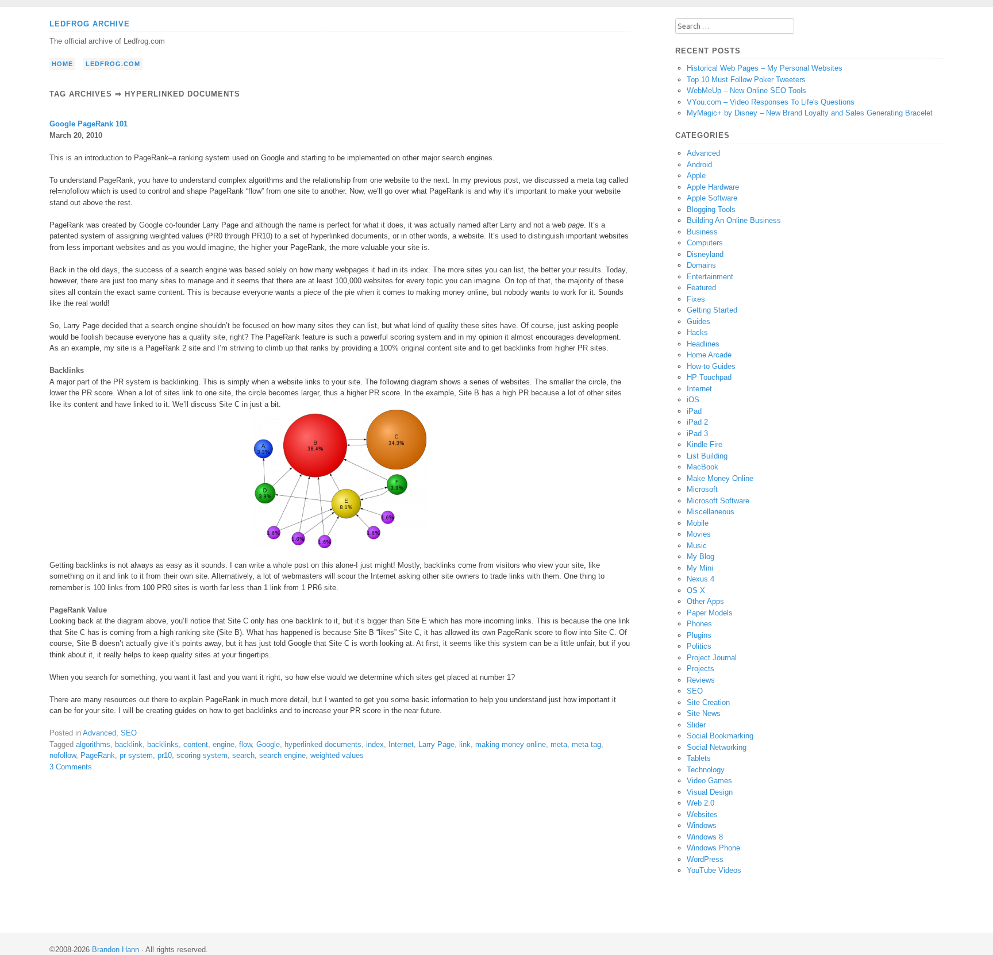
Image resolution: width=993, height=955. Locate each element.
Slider (696, 725)
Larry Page (436, 744)
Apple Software (712, 198)
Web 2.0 (700, 803)
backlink (129, 744)
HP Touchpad (709, 377)
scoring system (202, 755)
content (195, 744)
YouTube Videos (714, 870)
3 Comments (70, 767)
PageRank (97, 755)
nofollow (62, 755)
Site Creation (708, 702)
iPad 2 (697, 422)
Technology (706, 769)
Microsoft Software (718, 500)
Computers (705, 242)
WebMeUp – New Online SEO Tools (746, 90)
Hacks (697, 332)
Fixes (696, 299)
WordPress (705, 859)
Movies (699, 534)
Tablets (699, 758)
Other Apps (705, 601)
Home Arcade (709, 355)
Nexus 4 (700, 579)
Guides (698, 321)
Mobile (698, 523)
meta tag (586, 744)
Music (697, 545)
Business (702, 232)
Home (62, 63)
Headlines (703, 344)
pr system (136, 755)
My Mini (700, 568)
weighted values (337, 755)
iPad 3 (697, 433)
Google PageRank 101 (88, 124)
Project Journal (712, 657)
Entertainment (710, 276)
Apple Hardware (713, 187)
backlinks (163, 744)
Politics (699, 646)
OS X (696, 590)
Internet (401, 744)
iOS (693, 399)
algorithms (93, 744)
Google (268, 744)
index (375, 744)
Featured (701, 287)
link (465, 744)
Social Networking (716, 747)
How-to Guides (711, 366)
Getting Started (712, 310)
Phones (699, 623)
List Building (707, 456)
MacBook (702, 467)
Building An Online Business (734, 220)
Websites (702, 814)
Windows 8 (705, 837)
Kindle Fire (704, 444)
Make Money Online (720, 478)
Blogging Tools (711, 209)
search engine (282, 755)
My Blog (700, 556)
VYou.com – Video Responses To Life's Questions (771, 102)
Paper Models (710, 613)
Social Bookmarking (720, 735)
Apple (696, 175)
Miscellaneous (710, 511)
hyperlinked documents (322, 744)
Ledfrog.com (113, 63)
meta (559, 744)
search (243, 755)
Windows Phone (713, 848)
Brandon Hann (115, 949)
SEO (129, 733)
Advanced (99, 733)
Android (699, 164)
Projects (700, 668)
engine (223, 744)
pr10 (164, 755)
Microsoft (702, 489)
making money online (510, 744)
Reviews (701, 680)
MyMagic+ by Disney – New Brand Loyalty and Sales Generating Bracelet (810, 113)
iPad (694, 411)
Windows (702, 825)
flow (245, 744)
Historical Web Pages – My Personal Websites (764, 68)
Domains (701, 265)
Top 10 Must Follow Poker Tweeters (746, 79)
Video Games (709, 780)
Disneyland (705, 254)
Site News (704, 713)
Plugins (699, 635)
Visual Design (710, 792)
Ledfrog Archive (89, 24)
